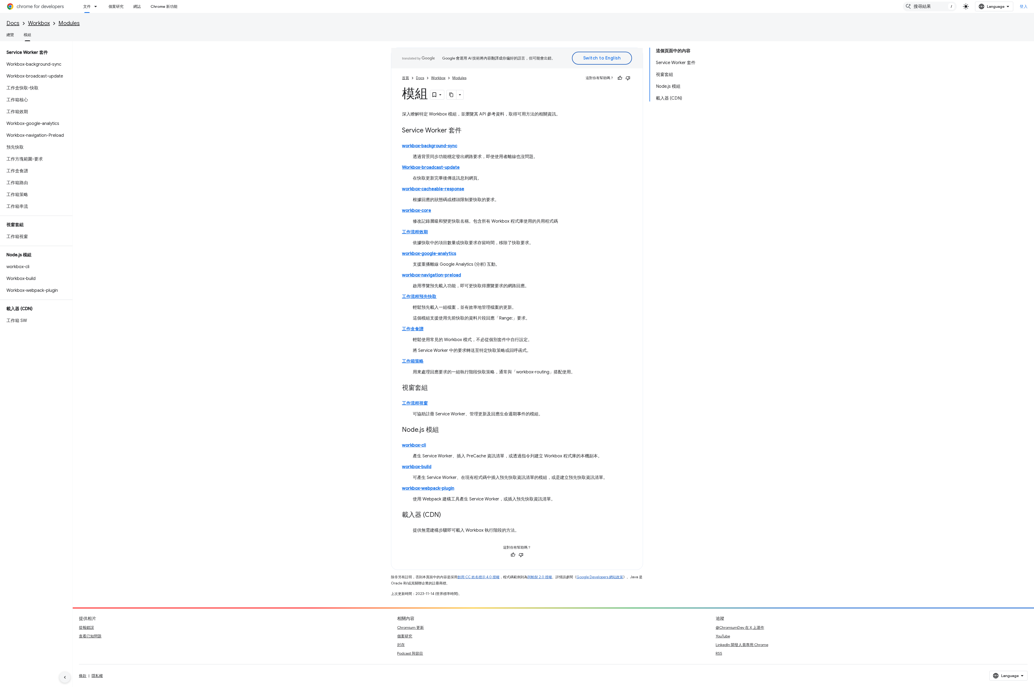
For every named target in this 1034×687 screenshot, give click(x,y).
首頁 (405, 78)
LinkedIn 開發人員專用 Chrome (742, 644)
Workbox (39, 23)
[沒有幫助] (628, 78)
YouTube (723, 636)
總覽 (10, 34)
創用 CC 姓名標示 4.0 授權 (478, 577)
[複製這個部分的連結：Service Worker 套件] (467, 131)
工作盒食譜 (413, 329)
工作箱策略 (413, 361)
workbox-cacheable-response (433, 189)
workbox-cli (414, 445)
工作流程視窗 (415, 403)
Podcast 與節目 (410, 653)
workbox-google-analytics (429, 253)
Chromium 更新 (410, 627)
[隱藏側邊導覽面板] (65, 677)
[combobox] (930, 6)
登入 (1024, 6)
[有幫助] (620, 78)
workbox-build (416, 466)
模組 (27, 34)
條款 (82, 676)
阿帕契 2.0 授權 (540, 577)
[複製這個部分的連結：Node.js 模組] (444, 430)
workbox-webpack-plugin (428, 488)
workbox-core (416, 210)
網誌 (137, 6)
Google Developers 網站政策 (600, 577)
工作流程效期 (415, 232)
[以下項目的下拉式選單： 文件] (97, 6)
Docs (12, 23)
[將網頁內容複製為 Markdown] (451, 94)
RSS (719, 653)
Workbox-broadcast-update (431, 167)
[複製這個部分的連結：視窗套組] (433, 388)
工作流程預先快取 (419, 296)
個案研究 (116, 6)
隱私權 (97, 676)
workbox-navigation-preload (431, 275)
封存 (401, 644)
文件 (87, 6)
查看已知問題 (90, 636)
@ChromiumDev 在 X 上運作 (740, 627)
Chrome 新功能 (164, 6)
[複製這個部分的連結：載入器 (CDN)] (446, 515)
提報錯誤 (86, 627)
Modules (69, 23)
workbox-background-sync (429, 146)
